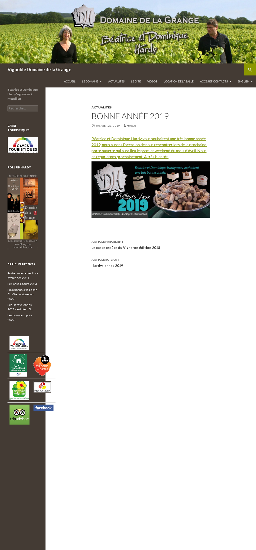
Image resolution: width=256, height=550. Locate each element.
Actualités (116, 81)
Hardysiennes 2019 (107, 263)
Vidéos (152, 81)
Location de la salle (179, 81)
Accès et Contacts (214, 81)
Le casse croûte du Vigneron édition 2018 (126, 245)
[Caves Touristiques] (23, 145)
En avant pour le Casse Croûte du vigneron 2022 (22, 294)
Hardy (131, 125)
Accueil (70, 81)
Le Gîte (136, 81)
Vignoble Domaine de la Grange (39, 69)
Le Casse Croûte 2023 (22, 284)
